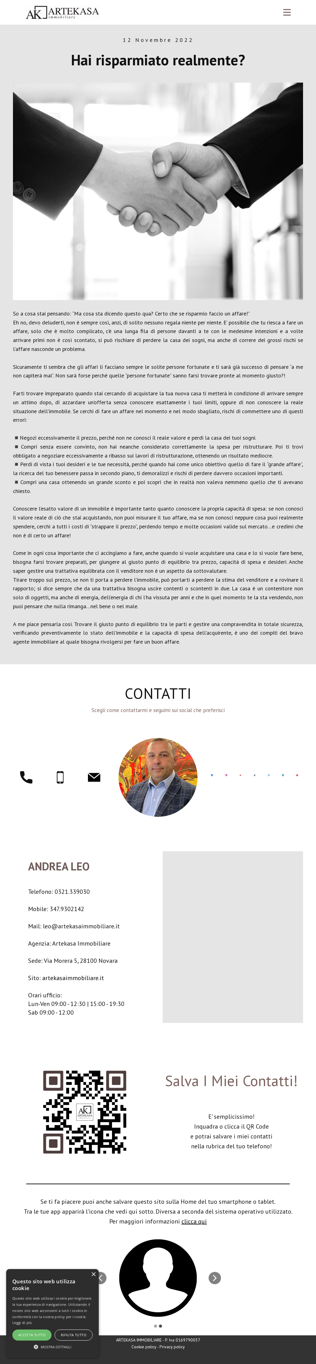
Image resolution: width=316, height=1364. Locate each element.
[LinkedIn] (283, 775)
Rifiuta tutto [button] (73, 1335)
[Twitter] (268, 775)
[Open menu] (287, 12)
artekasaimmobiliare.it (73, 978)
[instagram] (226, 775)
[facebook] (212, 775)
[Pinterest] (297, 775)
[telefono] (26, 777)
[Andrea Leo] (62, 12)
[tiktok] (254, 775)
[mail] (94, 777)
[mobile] (60, 777)
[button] (100, 1278)
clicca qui (194, 1221)
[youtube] (240, 775)
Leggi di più (22, 1322)
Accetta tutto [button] (32, 1335)
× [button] (93, 1274)
